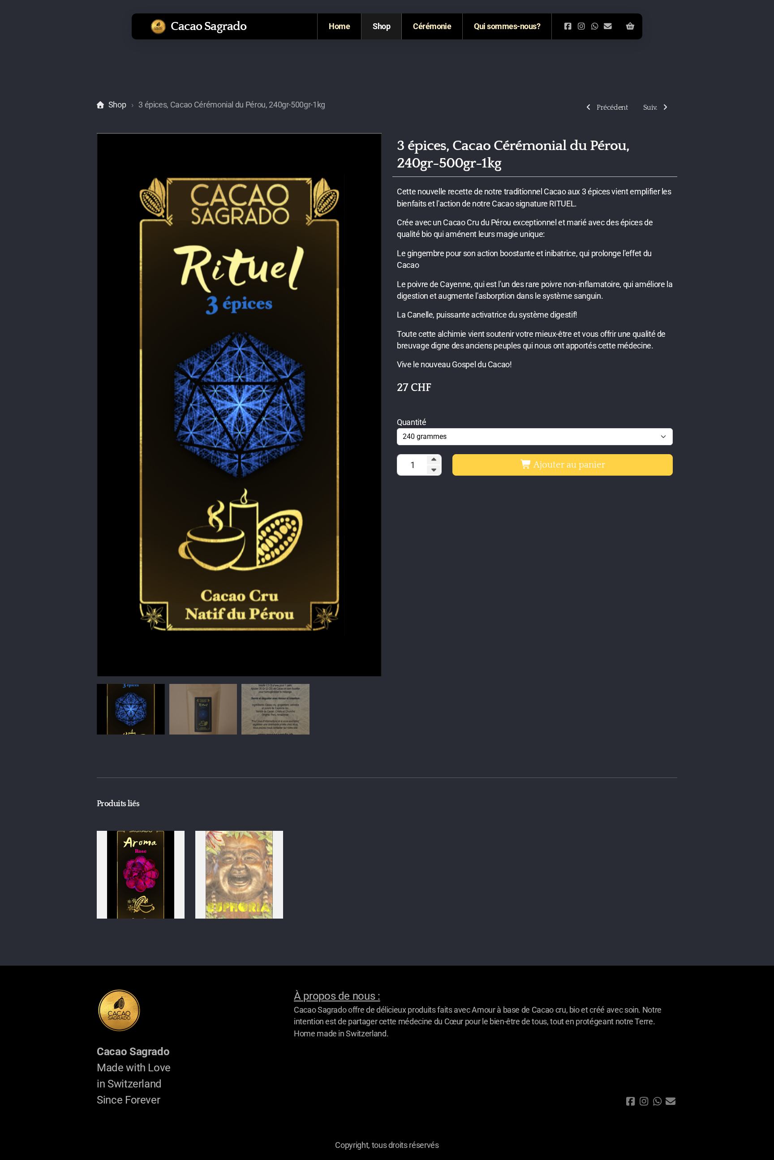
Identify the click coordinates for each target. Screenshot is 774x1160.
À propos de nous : (337, 996)
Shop (117, 104)
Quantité (411, 422)
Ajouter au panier (568, 465)
